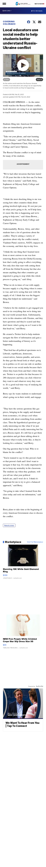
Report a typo (9, 525)
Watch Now (39, 4)
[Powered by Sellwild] (39, 686)
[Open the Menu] (4, 4)
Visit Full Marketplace (35, 542)
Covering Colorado (9, 22)
